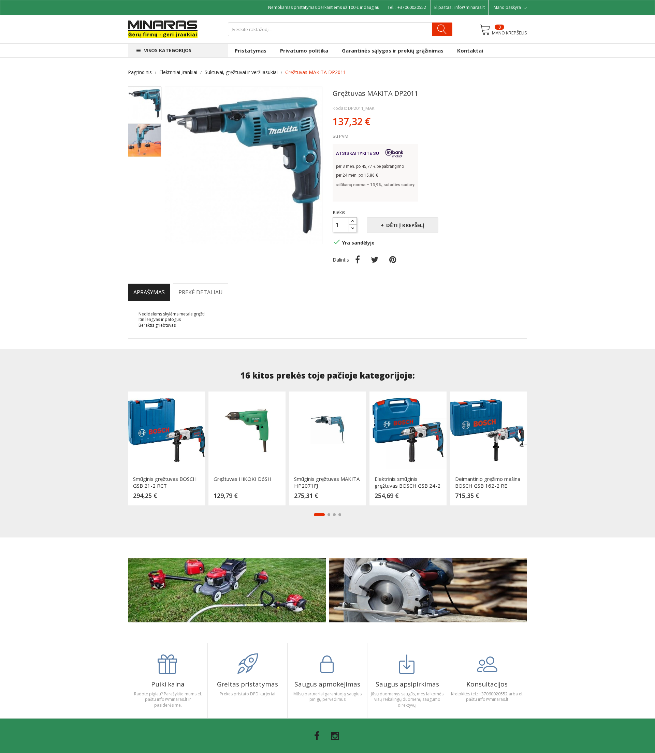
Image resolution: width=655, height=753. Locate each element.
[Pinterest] (393, 259)
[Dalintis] (357, 259)
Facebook (317, 736)
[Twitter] (374, 259)
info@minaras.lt (469, 7)
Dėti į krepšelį (405, 225)
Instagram (335, 736)
